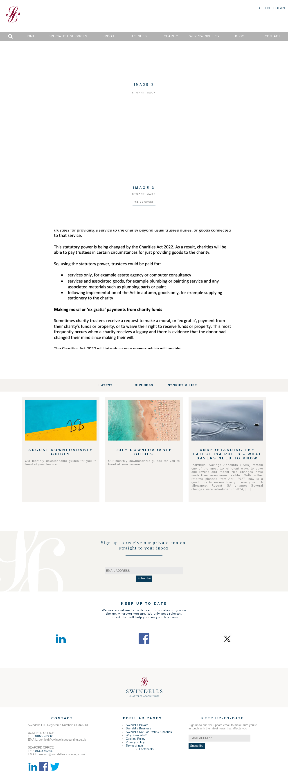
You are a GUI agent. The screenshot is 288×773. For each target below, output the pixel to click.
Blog (239, 36)
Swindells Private (137, 725)
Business (138, 36)
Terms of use (134, 745)
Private (110, 36)
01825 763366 (44, 736)
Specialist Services (68, 36)
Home (30, 36)
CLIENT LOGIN (272, 8)
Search (10, 36)
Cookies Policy (135, 738)
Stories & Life (182, 385)
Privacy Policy (135, 742)
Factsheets (146, 749)
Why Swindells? (204, 36)
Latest (105, 385)
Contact (273, 36)
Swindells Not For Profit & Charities (149, 732)
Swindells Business (138, 728)
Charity (171, 36)
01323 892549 (44, 751)
